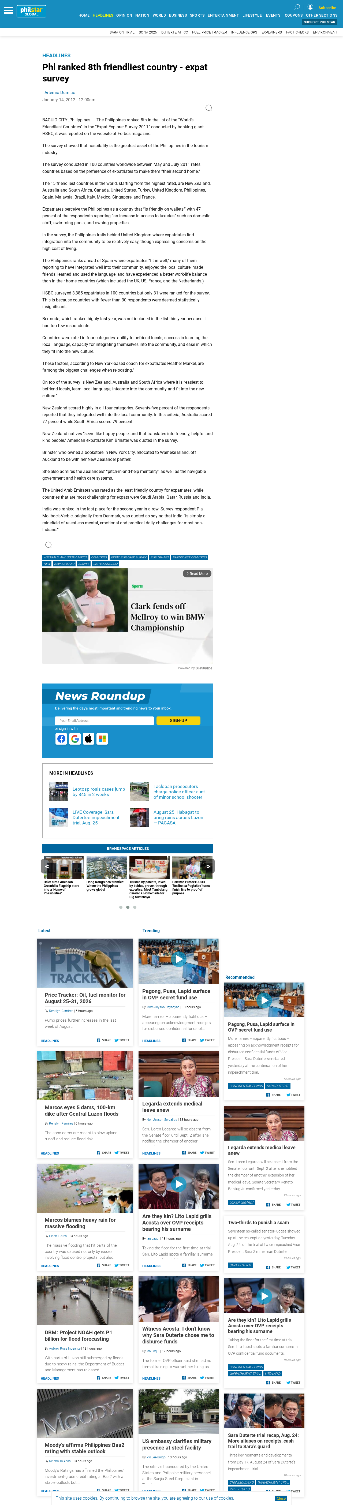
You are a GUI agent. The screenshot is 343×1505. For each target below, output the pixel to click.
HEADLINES (103, 15)
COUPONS (294, 15)
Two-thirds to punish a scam (258, 1222)
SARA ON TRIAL (122, 32)
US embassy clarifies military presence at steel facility (176, 1444)
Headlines (56, 55)
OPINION (124, 15)
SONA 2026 (148, 32)
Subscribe (327, 8)
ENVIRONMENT (325, 32)
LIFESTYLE (252, 15)
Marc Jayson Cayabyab (163, 1007)
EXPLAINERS (272, 32)
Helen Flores (58, 1236)
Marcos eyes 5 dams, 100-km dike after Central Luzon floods (81, 1110)
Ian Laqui (153, 1239)
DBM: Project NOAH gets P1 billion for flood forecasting (78, 1335)
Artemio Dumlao (59, 92)
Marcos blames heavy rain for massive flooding (80, 1223)
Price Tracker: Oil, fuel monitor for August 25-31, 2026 (85, 998)
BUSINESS (178, 15)
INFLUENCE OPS (244, 32)
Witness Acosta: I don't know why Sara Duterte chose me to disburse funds (178, 1335)
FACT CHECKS (297, 32)
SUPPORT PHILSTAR (319, 22)
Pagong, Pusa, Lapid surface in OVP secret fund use (176, 994)
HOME (84, 15)
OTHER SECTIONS (322, 15)
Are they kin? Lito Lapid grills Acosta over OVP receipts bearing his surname (176, 1222)
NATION (142, 15)
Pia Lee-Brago (156, 1457)
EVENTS (273, 15)
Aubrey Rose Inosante (64, 1348)
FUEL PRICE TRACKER (209, 32)
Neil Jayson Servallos (162, 1120)
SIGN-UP (178, 720)
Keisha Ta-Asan (60, 1461)
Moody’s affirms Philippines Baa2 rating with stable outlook (84, 1448)
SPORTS (197, 15)
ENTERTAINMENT (223, 15)
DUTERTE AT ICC (174, 32)
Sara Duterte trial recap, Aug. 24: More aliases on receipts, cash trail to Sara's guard (263, 1440)
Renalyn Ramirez (61, 1011)
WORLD (159, 15)
